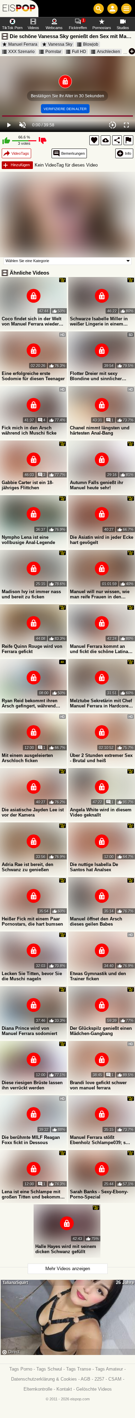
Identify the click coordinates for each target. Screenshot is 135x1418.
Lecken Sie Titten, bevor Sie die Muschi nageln (32, 976)
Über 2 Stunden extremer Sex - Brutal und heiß (101, 758)
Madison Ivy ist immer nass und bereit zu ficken (31, 594)
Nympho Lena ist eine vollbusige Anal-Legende (28, 540)
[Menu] (126, 8)
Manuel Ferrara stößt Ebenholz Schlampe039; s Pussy (98, 1140)
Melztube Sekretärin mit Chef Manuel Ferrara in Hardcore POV (101, 703)
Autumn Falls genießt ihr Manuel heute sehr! (96, 485)
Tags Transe (78, 1369)
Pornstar (53, 52)
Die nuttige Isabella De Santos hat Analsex (94, 867)
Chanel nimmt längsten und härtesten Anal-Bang (99, 430)
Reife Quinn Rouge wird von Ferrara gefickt (32, 649)
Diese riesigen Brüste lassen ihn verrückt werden (32, 1085)
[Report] (128, 140)
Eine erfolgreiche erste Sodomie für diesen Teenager (33, 376)
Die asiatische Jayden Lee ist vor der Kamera (33, 812)
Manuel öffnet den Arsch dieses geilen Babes (96, 921)
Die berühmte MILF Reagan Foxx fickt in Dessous (31, 1140)
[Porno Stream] (19, 8)
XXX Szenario (21, 52)
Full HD (79, 52)
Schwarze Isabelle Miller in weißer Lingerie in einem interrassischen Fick (99, 321)
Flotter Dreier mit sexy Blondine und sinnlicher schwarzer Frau (96, 376)
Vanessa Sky (60, 44)
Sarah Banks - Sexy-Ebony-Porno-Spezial (99, 1194)
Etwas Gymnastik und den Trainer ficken (98, 976)
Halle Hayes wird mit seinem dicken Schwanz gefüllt (65, 1249)
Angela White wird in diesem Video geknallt (101, 812)
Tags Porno (20, 1369)
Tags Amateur (109, 1369)
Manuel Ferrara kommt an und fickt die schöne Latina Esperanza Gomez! (99, 649)
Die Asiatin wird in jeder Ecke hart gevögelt (101, 540)
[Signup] (112, 8)
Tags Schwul (49, 1369)
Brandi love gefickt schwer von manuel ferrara (98, 1085)
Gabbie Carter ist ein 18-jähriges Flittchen (27, 485)
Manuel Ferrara (22, 44)
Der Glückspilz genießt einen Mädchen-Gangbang (101, 1031)
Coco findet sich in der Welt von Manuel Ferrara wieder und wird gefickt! (31, 321)
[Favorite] (94, 140)
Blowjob (90, 44)
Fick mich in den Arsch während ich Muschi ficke (29, 430)
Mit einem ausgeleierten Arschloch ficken (27, 758)
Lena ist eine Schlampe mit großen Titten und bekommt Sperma (32, 1194)
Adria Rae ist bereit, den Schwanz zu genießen (27, 867)
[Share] (117, 140)
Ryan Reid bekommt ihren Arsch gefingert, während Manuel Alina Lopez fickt (29, 703)
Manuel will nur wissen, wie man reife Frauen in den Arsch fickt (99, 594)
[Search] (98, 8)
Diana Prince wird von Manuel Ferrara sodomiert (29, 1031)
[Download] (105, 140)
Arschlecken (108, 52)
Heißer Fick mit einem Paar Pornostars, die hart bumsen (32, 921)
